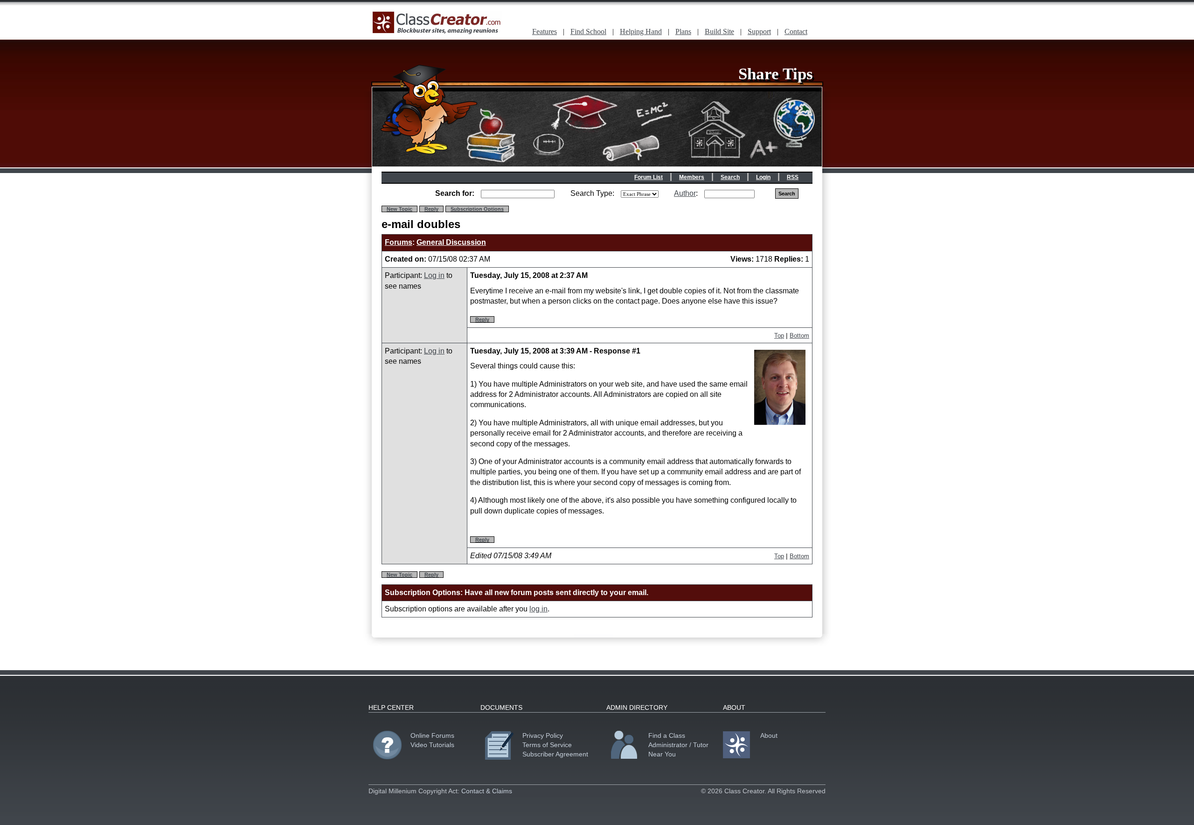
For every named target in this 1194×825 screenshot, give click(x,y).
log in (538, 609)
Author (685, 193)
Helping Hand (641, 31)
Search (730, 177)
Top (779, 335)
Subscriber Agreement (555, 754)
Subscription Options (477, 209)
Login (763, 177)
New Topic (399, 209)
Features (544, 31)
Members (691, 177)
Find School (588, 31)
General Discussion (451, 242)
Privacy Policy (542, 735)
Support (759, 31)
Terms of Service (547, 745)
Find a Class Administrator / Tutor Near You (678, 745)
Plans (683, 31)
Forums (398, 242)
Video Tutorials (432, 745)
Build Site (719, 31)
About (768, 735)
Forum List (648, 177)
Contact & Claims (486, 791)
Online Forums (432, 735)
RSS (792, 177)
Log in (434, 275)
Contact (795, 31)
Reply (431, 209)
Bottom (799, 335)
